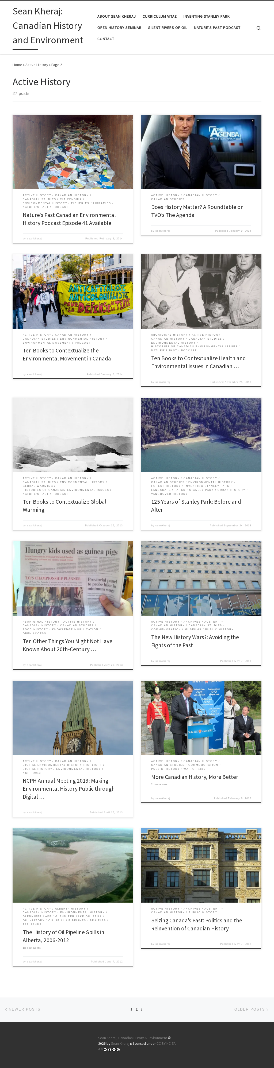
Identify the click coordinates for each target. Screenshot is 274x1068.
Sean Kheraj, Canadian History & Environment (132, 1038)
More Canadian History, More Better (194, 776)
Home (17, 64)
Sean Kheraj (120, 1043)
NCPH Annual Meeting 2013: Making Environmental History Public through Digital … (69, 788)
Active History (36, 64)
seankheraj (34, 238)
